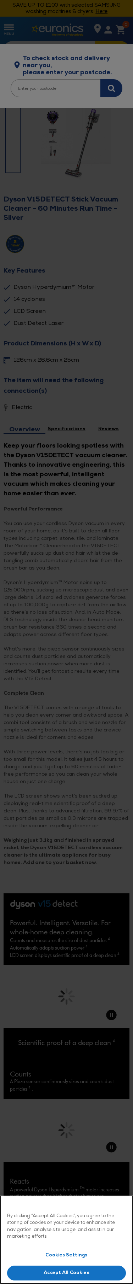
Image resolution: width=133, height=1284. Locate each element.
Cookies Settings (66, 1255)
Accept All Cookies (66, 1273)
